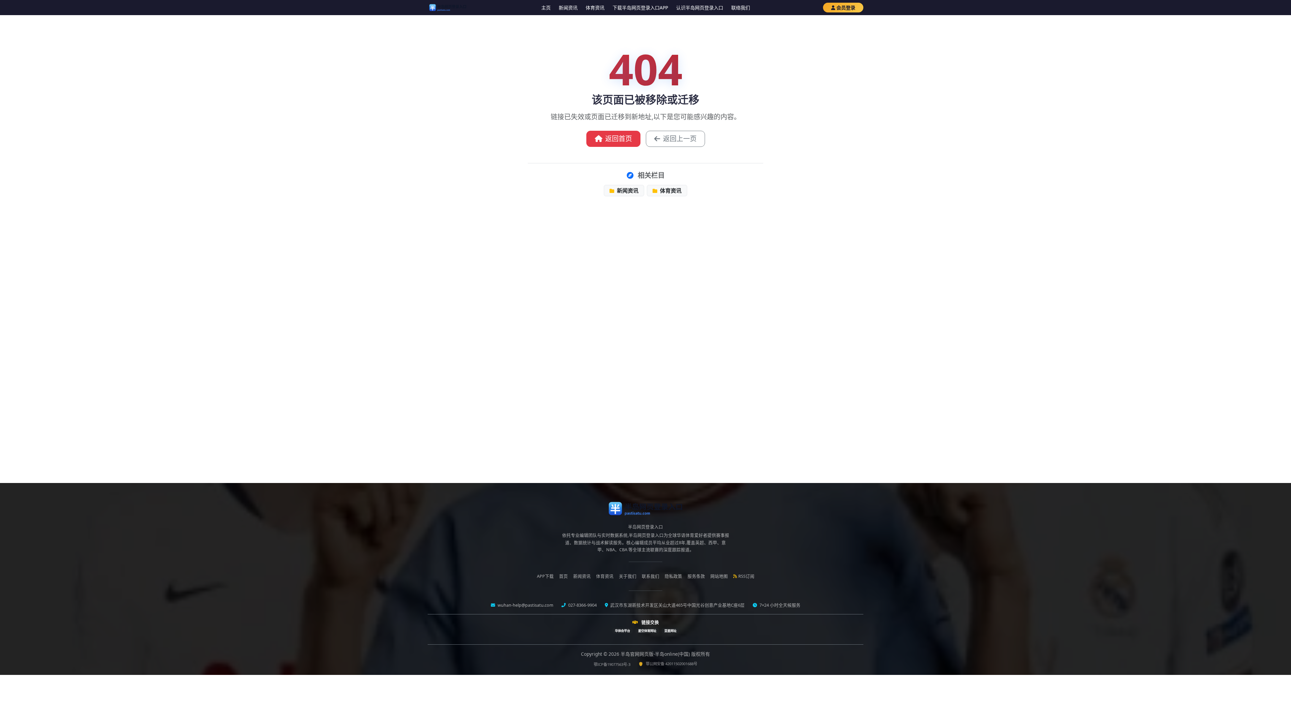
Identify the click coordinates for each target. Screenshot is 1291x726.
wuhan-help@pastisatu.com (525, 605)
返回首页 (618, 138)
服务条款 (696, 576)
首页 (563, 576)
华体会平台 (622, 631)
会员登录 (845, 7)
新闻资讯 (568, 7)
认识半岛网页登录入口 (699, 7)
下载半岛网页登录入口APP (640, 7)
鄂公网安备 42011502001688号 (671, 663)
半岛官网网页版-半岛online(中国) (656, 654)
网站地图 (719, 576)
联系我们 (650, 576)
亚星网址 (670, 631)
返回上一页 (680, 138)
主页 (546, 7)
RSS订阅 (746, 576)
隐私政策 (673, 576)
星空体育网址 (647, 631)
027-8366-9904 (582, 605)
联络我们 (740, 7)
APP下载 (545, 576)
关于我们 (627, 576)
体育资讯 (595, 7)
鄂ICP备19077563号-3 (612, 664)
